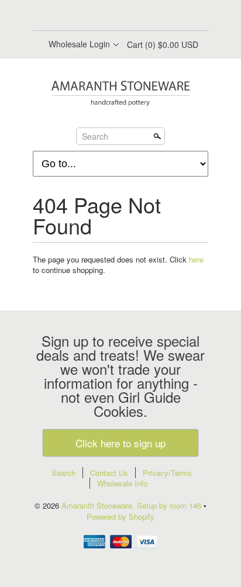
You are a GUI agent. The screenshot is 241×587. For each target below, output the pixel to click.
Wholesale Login (79, 44)
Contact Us (109, 472)
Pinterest (130, 16)
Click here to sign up (120, 443)
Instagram (150, 16)
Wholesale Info (122, 483)
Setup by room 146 (170, 505)
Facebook (90, 16)
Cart (162, 44)
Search (95, 135)
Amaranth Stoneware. (99, 505)
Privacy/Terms (167, 472)
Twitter (110, 16)
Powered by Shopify (120, 516)
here (196, 259)
